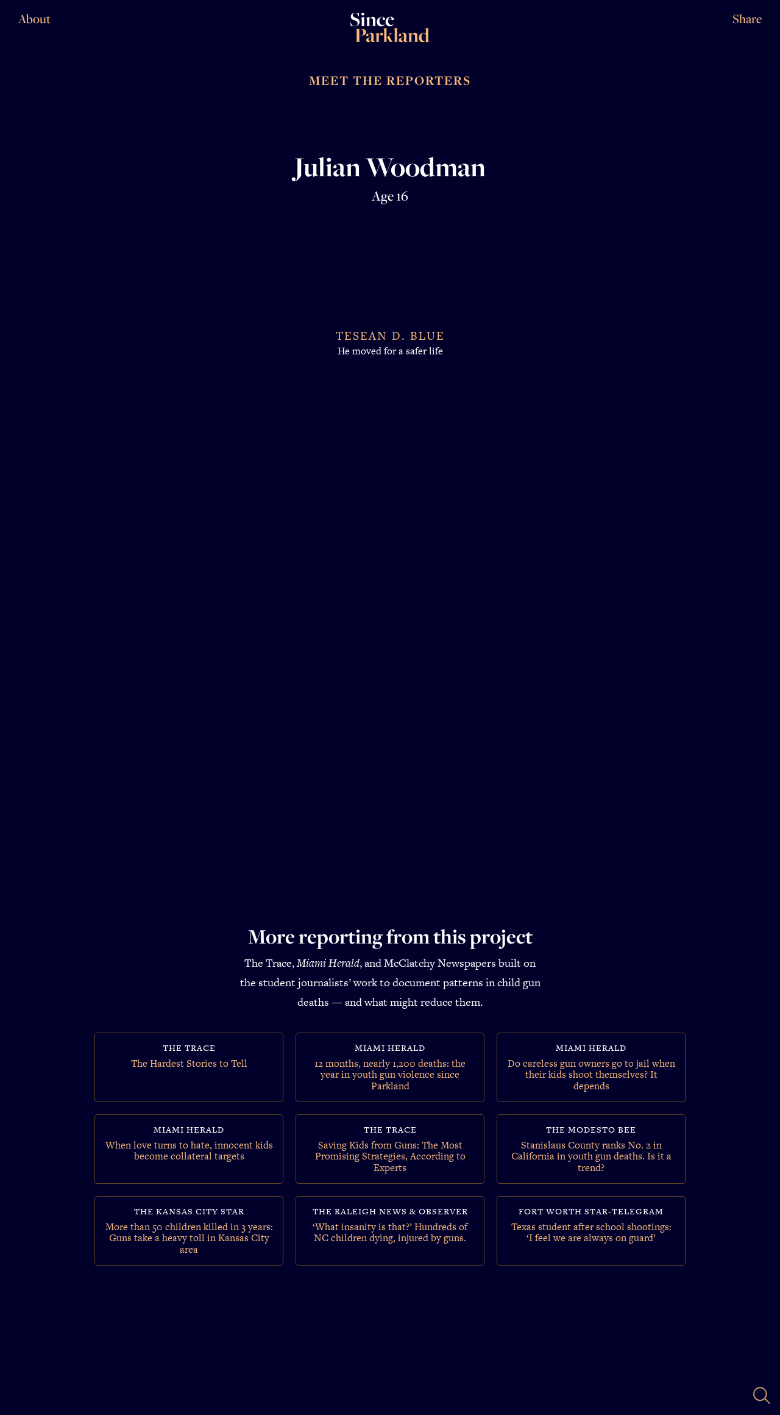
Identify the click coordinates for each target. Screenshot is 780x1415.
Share (747, 19)
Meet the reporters (390, 80)
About (34, 18)
